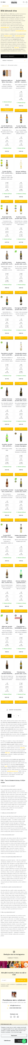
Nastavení (14, 1035)
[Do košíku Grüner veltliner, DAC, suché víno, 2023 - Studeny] (7, 611)
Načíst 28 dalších (15, 709)
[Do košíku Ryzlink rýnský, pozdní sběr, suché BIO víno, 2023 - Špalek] (21, 246)
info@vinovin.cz (15, 1005)
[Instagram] (14, 1017)
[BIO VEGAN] (7, 209)
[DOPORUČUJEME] (14, 60)
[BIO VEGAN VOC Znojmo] (7, 164)
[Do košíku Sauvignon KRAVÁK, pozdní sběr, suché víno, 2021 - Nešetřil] (21, 337)
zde (20, 1032)
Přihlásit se (21, 980)
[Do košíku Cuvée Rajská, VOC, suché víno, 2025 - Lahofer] (21, 520)
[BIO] (7, 346)
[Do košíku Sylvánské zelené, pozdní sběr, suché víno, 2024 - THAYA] (21, 383)
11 (18, 715)
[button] (24, 1041)
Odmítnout (7, 1040)
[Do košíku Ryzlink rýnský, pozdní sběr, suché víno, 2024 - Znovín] (21, 292)
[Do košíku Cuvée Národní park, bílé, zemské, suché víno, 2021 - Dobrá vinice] (21, 155)
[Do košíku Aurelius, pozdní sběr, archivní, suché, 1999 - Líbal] (7, 474)
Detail (7, 109)
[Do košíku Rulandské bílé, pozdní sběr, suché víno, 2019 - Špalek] (7, 246)
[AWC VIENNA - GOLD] (21, 437)
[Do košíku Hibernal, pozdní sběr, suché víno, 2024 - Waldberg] (7, 656)
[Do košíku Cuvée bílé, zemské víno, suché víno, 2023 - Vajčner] (7, 520)
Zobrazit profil (13, 958)
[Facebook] (11, 1017)
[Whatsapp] (18, 1017)
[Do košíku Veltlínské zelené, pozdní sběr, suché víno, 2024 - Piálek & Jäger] (21, 428)
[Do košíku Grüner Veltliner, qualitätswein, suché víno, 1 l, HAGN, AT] (21, 611)
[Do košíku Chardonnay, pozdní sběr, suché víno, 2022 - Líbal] (21, 702)
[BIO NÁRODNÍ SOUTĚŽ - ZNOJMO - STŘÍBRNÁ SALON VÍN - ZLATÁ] (21, 209)
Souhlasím (21, 1041)
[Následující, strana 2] (14, 716)
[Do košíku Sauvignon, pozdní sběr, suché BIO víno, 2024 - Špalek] (7, 383)
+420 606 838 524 (15, 1008)
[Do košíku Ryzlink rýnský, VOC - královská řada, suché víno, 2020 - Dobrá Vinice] (7, 337)
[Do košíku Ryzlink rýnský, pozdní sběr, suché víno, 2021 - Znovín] (7, 292)
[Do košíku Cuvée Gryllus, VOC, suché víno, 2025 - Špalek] (7, 201)
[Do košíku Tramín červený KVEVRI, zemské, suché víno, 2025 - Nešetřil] (7, 428)
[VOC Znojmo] (7, 300)
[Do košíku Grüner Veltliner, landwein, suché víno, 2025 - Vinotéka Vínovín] (21, 201)
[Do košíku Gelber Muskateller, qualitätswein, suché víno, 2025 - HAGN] (21, 565)
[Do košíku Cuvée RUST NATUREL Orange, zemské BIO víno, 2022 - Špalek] (7, 565)
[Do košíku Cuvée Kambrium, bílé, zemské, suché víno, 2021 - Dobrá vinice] (7, 155)
